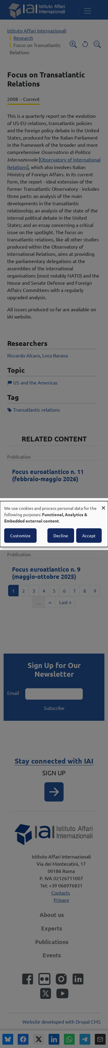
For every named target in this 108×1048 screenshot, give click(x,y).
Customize (20, 535)
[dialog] (54, 524)
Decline (60, 535)
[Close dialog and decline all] (103, 505)
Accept (89, 535)
